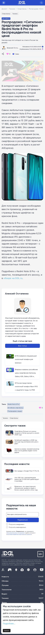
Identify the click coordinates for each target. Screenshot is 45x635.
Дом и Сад (34, 569)
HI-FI (28, 569)
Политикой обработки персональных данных (19, 534)
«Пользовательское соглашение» (15, 533)
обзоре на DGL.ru (12, 278)
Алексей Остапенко (14, 48)
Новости (5, 577)
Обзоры (5, 581)
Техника (15, 13)
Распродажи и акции (15, 411)
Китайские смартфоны (15, 407)
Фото (22, 569)
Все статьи (22, 346)
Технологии (6, 589)
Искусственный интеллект (3, 569)
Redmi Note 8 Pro (13, 404)
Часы (16, 569)
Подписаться (23, 520)
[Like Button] (7, 53)
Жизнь (4, 602)
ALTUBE (41, 569)
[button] (41, 3)
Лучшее (5, 585)
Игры (10, 569)
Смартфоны (6, 13)
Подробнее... (9, 623)
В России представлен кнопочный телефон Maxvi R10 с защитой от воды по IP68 (26, 386)
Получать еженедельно (17, 527)
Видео (4, 594)
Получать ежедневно (16, 524)
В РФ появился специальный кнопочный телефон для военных (25, 359)
